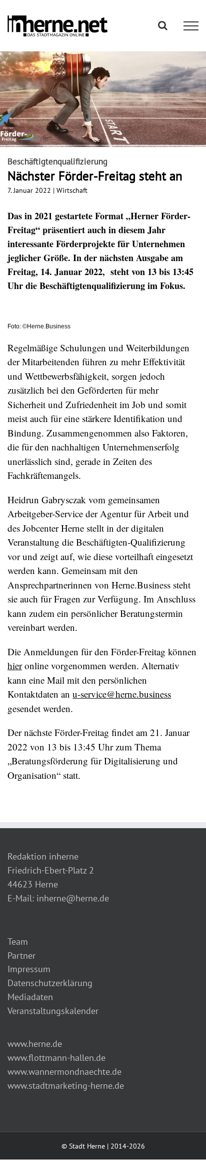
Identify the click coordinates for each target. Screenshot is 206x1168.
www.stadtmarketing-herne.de (66, 1085)
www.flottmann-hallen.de (57, 1057)
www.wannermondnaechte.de (65, 1071)
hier (15, 665)
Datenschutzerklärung (50, 983)
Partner (22, 955)
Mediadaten (30, 997)
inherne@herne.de (72, 898)
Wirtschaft (72, 190)
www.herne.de (35, 1043)
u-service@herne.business (121, 694)
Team (18, 941)
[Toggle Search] (163, 25)
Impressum (29, 969)
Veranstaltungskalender (53, 1011)
